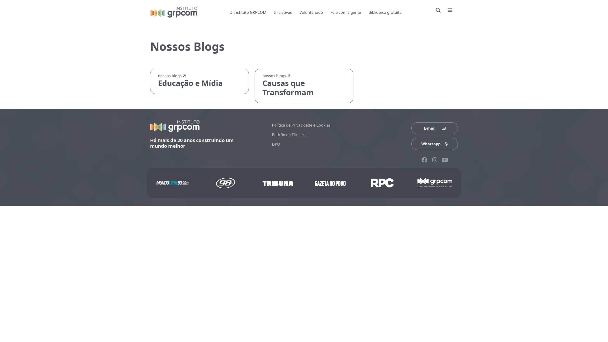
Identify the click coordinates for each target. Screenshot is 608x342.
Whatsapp (431, 144)
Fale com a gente (346, 12)
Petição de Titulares (289, 134)
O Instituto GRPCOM (247, 12)
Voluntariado (311, 12)
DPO (276, 144)
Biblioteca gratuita (385, 12)
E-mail (430, 128)
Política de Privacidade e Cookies (301, 125)
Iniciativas (283, 12)
